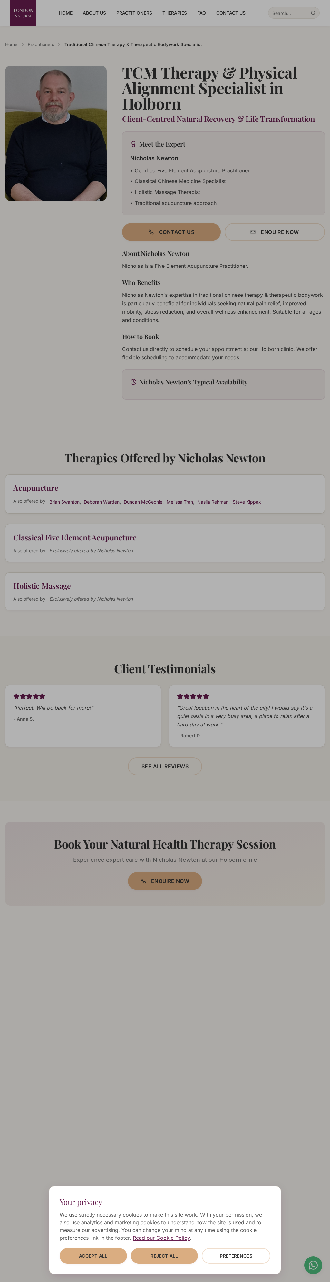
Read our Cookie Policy (161, 1238)
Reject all (164, 1255)
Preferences (236, 1255)
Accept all (93, 1255)
